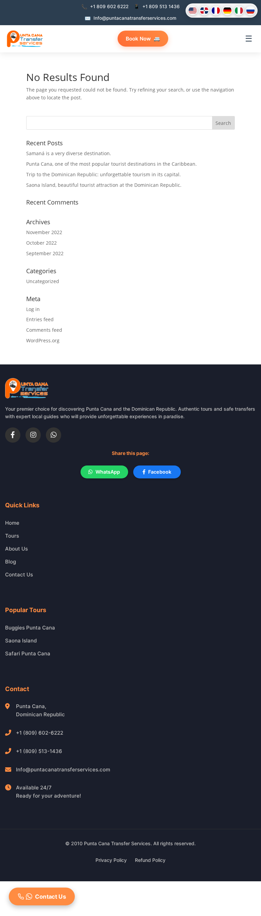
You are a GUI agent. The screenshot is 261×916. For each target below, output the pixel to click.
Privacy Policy (111, 860)
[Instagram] (33, 435)
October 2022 (41, 243)
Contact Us (19, 574)
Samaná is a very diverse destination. (68, 153)
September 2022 (45, 253)
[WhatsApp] (53, 435)
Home (12, 523)
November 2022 (44, 232)
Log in (33, 309)
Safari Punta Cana (27, 653)
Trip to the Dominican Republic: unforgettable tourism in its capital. (103, 174)
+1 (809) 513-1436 (39, 751)
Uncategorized (42, 281)
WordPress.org (42, 340)
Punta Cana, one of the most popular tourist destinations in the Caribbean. (111, 164)
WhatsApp (107, 472)
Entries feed (40, 319)
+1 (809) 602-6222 (39, 733)
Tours (12, 536)
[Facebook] (12, 435)
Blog (10, 561)
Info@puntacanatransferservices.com (63, 769)
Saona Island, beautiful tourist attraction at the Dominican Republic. (103, 185)
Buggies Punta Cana (30, 627)
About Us (16, 548)
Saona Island (21, 640)
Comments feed (44, 330)
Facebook (159, 472)
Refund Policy (150, 860)
